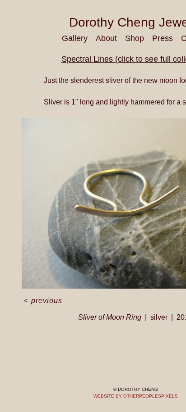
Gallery (75, 38)
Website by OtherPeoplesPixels (135, 396)
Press (162, 38)
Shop (134, 38)
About (106, 38)
